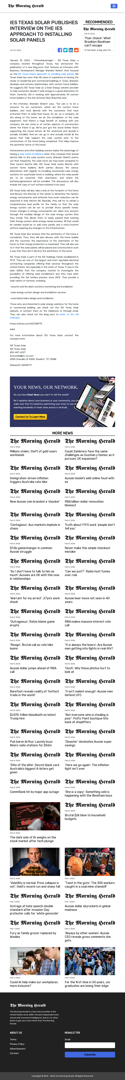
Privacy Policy (17, 1044)
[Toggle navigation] (114, 6)
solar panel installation (31, 154)
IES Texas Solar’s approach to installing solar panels (46, 74)
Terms (13, 1039)
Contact (14, 1053)
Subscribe (90, 1054)
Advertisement (18, 1048)
